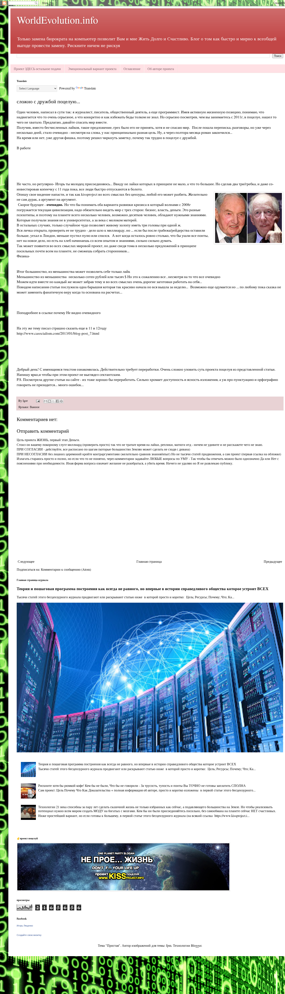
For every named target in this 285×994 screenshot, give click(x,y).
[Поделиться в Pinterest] (61, 401)
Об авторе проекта (161, 68)
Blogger (196, 945)
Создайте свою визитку (29, 935)
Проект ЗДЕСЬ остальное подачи (37, 68)
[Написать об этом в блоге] (49, 401)
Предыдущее (273, 561)
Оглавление (132, 68)
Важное (34, 407)
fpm (168, 945)
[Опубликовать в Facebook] (57, 401)
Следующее (26, 561)
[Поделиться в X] (53, 401)
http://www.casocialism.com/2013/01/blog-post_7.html (58, 333)
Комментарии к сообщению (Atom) (66, 569)
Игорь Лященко (25, 925)
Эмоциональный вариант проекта (92, 68)
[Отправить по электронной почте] (45, 401)
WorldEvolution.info (57, 19)
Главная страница (149, 561)
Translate (90, 88)
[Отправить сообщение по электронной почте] (38, 401)
